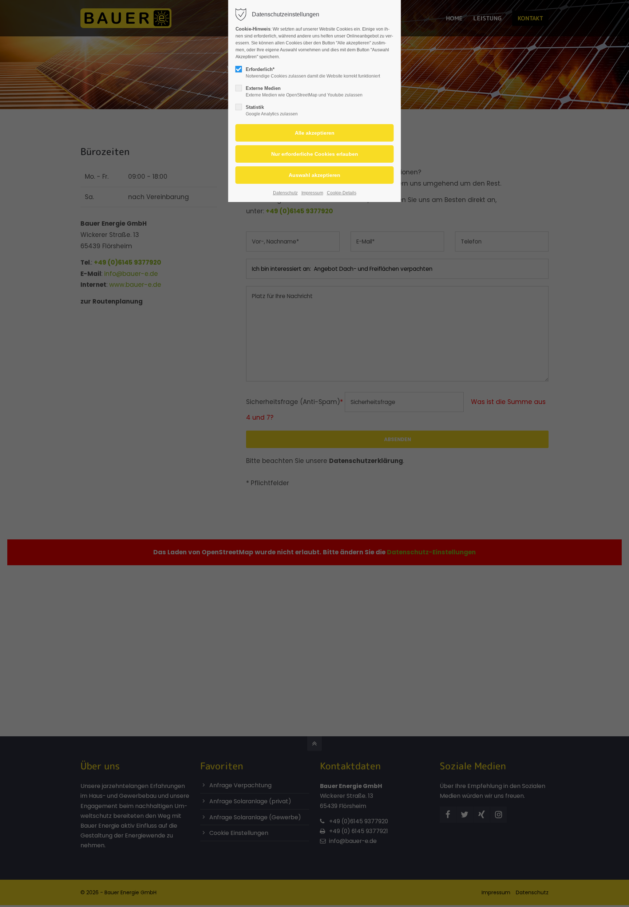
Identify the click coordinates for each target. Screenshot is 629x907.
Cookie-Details (341, 192)
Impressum (312, 192)
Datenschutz (285, 192)
